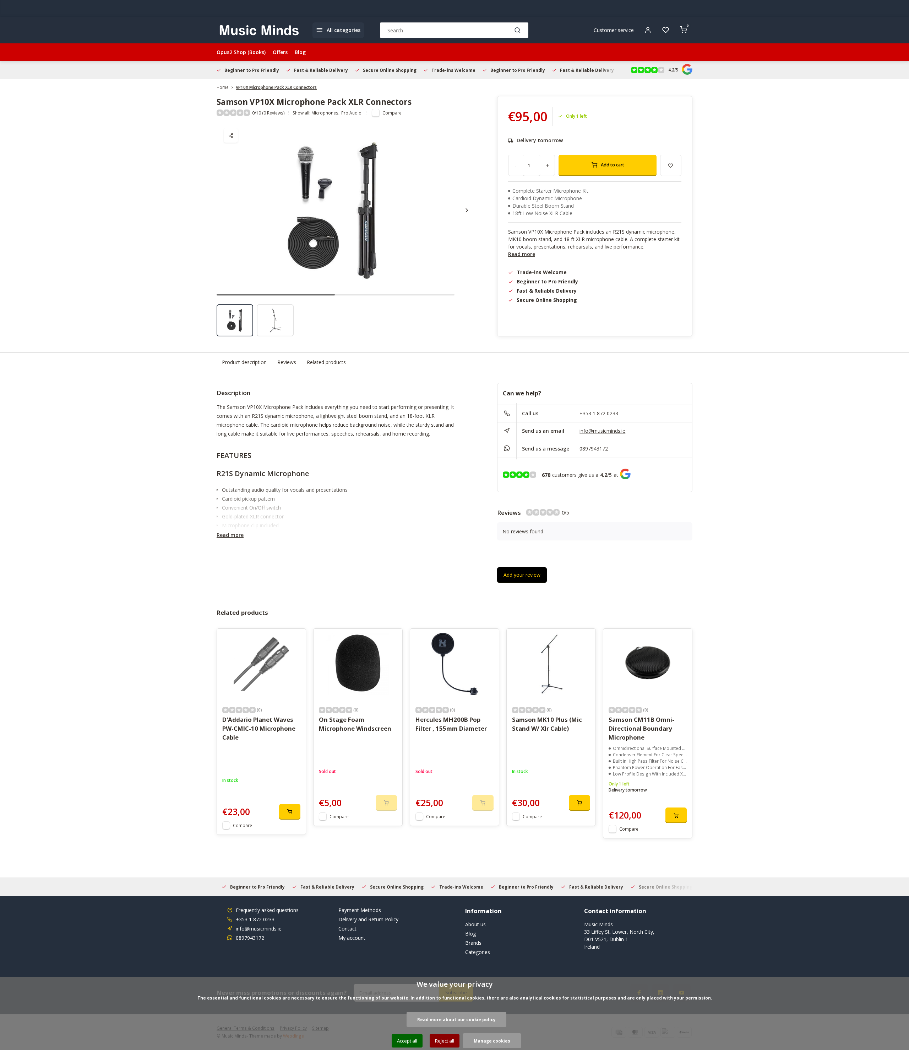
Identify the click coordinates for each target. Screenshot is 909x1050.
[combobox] (454, 30)
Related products (326, 362)
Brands (473, 942)
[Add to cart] (289, 812)
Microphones (325, 113)
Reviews (286, 362)
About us (475, 924)
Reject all (444, 1041)
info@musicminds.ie (602, 430)
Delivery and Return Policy (368, 919)
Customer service (614, 30)
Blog (300, 52)
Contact (347, 928)
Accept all (407, 1041)
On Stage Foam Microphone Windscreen (355, 723)
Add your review (522, 574)
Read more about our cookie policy (456, 1019)
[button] (467, 210)
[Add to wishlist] (295, 639)
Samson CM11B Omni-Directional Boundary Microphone (641, 728)
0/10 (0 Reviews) (268, 113)
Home (223, 87)
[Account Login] (648, 30)
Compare (392, 113)
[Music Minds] (259, 30)
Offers (280, 52)
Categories (477, 952)
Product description (244, 362)
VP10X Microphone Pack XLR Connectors (276, 87)
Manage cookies (492, 1041)
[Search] (517, 30)
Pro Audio (351, 113)
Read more (521, 254)
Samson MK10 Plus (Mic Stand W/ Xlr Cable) (547, 723)
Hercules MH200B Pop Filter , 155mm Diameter (451, 723)
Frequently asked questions (267, 910)
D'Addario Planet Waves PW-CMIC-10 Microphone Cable (258, 728)
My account (351, 937)
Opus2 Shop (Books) (241, 52)
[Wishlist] (666, 30)
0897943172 (593, 448)
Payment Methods (359, 910)
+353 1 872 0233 (598, 413)
